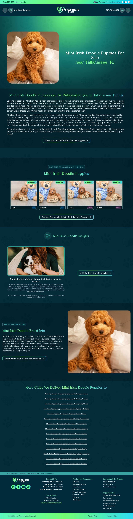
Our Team (76, 497)
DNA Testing (107, 508)
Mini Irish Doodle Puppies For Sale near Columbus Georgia (66, 399)
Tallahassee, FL (33, 473)
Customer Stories (78, 495)
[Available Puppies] (10, 10)
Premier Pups (12, 473)
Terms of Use (92, 516)
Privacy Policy (112, 516)
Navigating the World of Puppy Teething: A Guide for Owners (36, 280)
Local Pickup (77, 487)
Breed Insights (108, 484)
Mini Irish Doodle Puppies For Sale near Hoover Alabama (66, 464)
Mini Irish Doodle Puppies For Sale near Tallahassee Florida (66, 394)
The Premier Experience (82, 479)
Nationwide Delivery (79, 484)
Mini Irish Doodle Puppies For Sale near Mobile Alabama (66, 434)
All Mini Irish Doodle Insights (94, 273)
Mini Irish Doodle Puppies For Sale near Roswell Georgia (66, 459)
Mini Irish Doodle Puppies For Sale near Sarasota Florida (66, 444)
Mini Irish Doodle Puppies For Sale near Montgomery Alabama (66, 409)
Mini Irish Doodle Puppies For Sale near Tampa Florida (66, 414)
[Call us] (122, 10)
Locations (22, 473)
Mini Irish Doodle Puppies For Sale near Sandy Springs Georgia (66, 454)
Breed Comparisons (109, 487)
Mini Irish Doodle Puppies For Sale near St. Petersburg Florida (66, 419)
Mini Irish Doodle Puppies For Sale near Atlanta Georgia (66, 439)
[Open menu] (4, 10)
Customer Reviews (79, 489)
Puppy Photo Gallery (79, 492)
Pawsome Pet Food (109, 503)
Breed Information (109, 482)
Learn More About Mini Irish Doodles (23, 358)
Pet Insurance (107, 498)
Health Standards (109, 506)
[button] (122, 2)
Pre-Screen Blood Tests (111, 501)
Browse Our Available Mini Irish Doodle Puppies (65, 217)
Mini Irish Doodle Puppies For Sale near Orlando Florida (66, 424)
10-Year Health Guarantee (111, 495)
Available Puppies (22, 10)
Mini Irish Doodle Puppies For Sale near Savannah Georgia (66, 429)
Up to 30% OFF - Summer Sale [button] (14, 2)
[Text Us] (128, 10)
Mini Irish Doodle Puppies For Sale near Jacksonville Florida (66, 404)
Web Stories (77, 500)
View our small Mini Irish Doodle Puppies (65, 140)
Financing (76, 482)
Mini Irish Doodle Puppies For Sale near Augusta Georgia (66, 449)
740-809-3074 (112, 10)
